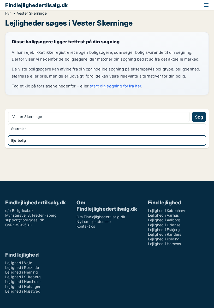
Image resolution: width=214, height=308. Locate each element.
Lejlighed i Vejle (18, 262)
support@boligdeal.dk (24, 220)
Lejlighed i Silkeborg (23, 277)
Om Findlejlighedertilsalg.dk (100, 217)
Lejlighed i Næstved (22, 291)
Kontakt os (85, 226)
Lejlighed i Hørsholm (22, 281)
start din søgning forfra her (115, 86)
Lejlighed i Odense (164, 225)
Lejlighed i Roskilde (22, 267)
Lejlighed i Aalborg (164, 220)
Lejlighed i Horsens (164, 243)
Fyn (8, 13)
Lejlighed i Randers (164, 234)
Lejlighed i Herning (21, 272)
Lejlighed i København (167, 210)
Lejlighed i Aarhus (163, 215)
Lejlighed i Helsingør (22, 286)
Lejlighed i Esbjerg (164, 229)
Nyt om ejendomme (93, 221)
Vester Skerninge (32, 13)
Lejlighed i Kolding (164, 239)
